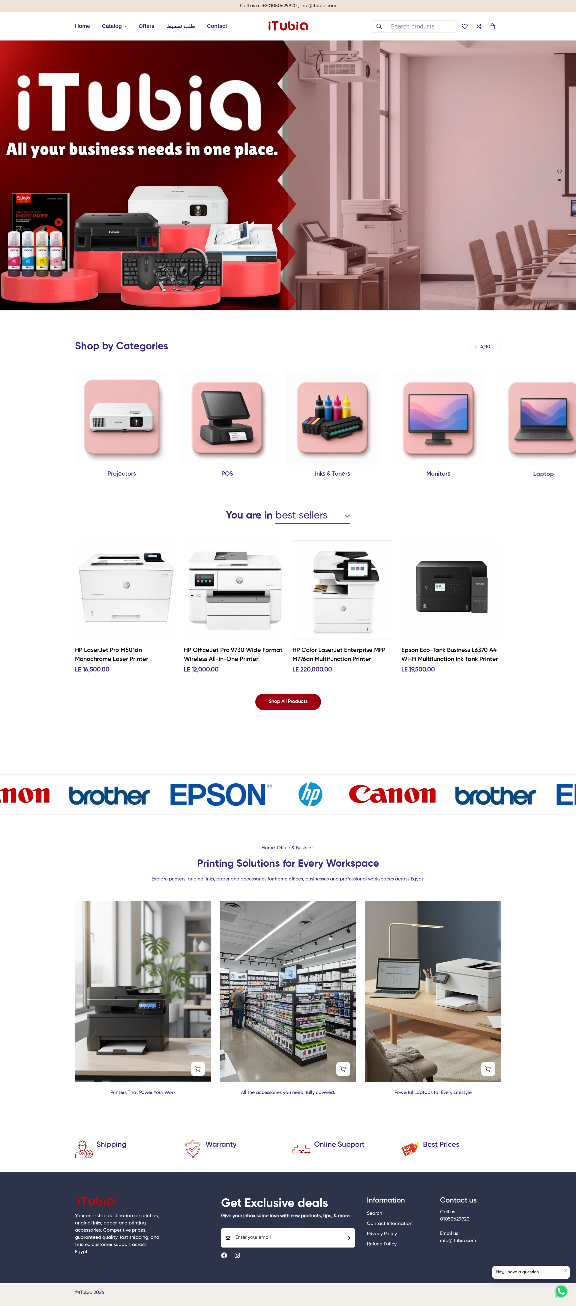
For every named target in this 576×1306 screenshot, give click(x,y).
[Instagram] (237, 1255)
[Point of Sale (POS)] (122, 418)
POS (122, 474)
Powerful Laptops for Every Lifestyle (433, 1092)
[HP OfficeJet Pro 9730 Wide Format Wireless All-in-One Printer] (234, 590)
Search (374, 1214)
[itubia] (288, 26)
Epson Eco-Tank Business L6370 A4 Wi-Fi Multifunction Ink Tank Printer (449, 654)
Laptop (438, 474)
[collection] (333, 418)
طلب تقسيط (180, 26)
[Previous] (475, 347)
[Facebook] (224, 1255)
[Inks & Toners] (227, 418)
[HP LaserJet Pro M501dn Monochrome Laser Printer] (125, 590)
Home (82, 26)
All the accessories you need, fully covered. (288, 1092)
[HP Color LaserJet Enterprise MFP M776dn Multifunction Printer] (342, 590)
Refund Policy (382, 1244)
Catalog (112, 26)
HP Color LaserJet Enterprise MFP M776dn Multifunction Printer (339, 654)
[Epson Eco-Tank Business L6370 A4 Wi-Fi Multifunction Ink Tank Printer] (451, 590)
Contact (217, 26)
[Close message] (565, 1270)
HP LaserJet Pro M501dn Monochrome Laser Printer (111, 654)
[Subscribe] (348, 1238)
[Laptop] (438, 418)
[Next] (494, 347)
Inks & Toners (227, 474)
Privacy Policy (382, 1234)
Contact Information (389, 1224)
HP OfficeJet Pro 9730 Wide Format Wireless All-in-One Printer (233, 654)
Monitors (333, 474)
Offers (146, 26)
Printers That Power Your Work (143, 1092)
